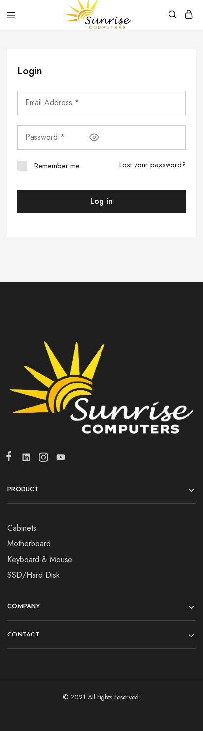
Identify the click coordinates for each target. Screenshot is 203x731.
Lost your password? (152, 164)
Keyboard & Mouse (39, 559)
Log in (101, 201)
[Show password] (94, 137)
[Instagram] (43, 459)
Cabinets (21, 528)
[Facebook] (11, 458)
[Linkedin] (25, 459)
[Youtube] (59, 459)
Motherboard (29, 543)
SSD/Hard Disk (33, 575)
